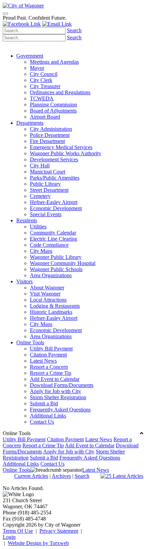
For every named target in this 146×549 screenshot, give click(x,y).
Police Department (50, 135)
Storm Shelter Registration (58, 397)
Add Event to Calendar (54, 379)
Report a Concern (49, 367)
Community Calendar (53, 233)
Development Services (54, 159)
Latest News (43, 361)
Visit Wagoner (45, 294)
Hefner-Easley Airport (53, 202)
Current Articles (31, 476)
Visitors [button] (24, 281)
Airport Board (45, 117)
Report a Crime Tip (50, 373)
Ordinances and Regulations (60, 92)
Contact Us (42, 422)
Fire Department (47, 141)
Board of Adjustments (53, 111)
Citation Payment (48, 355)
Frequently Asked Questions (60, 409)
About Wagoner (47, 287)
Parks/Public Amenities (54, 178)
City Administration (51, 129)
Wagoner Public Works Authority (65, 153)
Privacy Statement (58, 531)
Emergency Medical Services (61, 147)
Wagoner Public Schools (56, 269)
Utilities (38, 226)
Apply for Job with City (55, 391)
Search (74, 30)
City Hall (40, 165)
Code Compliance (49, 245)
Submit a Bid (44, 403)
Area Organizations (51, 275)
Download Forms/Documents (61, 385)
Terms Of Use (18, 531)
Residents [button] (26, 220)
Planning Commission (53, 104)
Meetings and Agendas (54, 62)
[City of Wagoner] (23, 5)
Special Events (45, 214)
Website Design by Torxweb (38, 543)
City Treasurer (45, 86)
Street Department (49, 190)
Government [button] (29, 56)
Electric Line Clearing (53, 239)
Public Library (45, 184)
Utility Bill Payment (51, 348)
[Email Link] (57, 24)
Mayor (37, 68)
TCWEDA (42, 98)
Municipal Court (47, 172)
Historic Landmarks (51, 312)
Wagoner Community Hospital (62, 263)
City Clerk (41, 80)
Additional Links (48, 416)
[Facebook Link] (22, 24)
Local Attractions (48, 300)
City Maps (41, 251)
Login (9, 537)
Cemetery (40, 196)
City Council (43, 74)
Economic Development (56, 208)
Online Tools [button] (30, 342)
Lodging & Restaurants (55, 306)
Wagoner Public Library (55, 257)
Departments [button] (29, 123)
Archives (61, 476)
